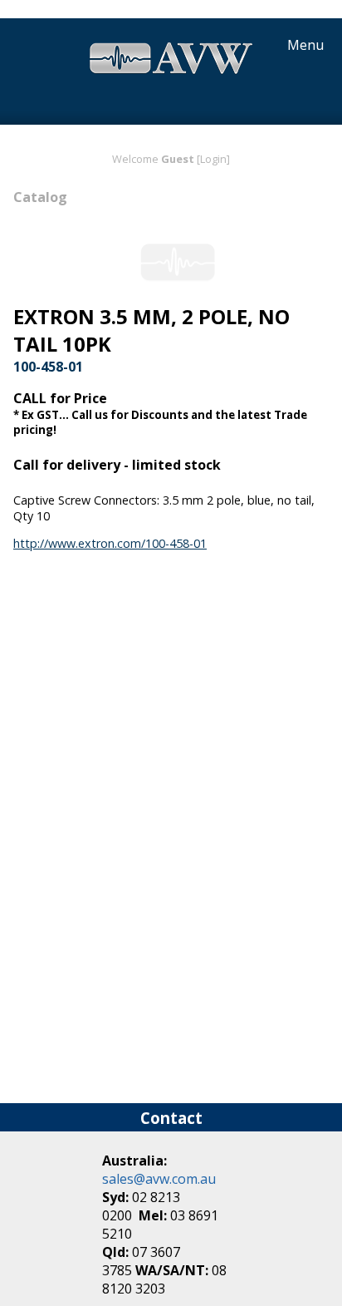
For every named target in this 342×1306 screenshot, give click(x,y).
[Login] (213, 158)
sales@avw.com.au (159, 1179)
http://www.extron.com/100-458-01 (110, 543)
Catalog (40, 197)
